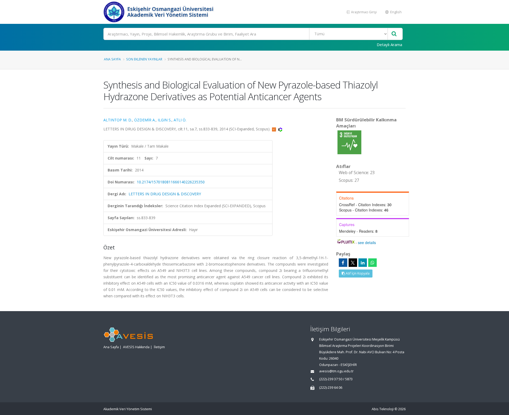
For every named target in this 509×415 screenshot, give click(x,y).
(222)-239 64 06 (330, 387)
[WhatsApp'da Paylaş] (372, 262)
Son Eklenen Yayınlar (144, 59)
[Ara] (394, 34)
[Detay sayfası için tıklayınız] (349, 141)
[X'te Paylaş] (353, 262)
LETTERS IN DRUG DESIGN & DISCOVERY (165, 193)
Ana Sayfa (112, 59)
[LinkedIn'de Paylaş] (362, 262)
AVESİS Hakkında (136, 347)
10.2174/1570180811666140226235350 (171, 181)
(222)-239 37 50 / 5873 (336, 379)
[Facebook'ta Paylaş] (343, 262)
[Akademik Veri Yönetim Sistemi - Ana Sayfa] (114, 12)
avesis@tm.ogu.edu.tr (336, 371)
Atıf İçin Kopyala (357, 273)
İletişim (159, 347)
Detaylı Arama (389, 44)
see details (367, 242)
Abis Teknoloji (383, 409)
